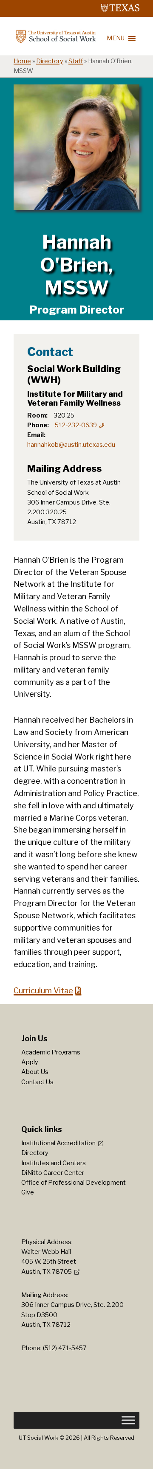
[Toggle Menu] (128, 1420)
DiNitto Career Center (52, 1173)
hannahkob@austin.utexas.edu (71, 445)
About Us (34, 1072)
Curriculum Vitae (43, 990)
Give (27, 1192)
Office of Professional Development (73, 1182)
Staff (75, 61)
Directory (49, 61)
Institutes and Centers (53, 1163)
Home (22, 61)
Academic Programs (50, 1052)
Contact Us (37, 1082)
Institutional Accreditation (58, 1143)
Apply (29, 1062)
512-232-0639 (76, 425)
